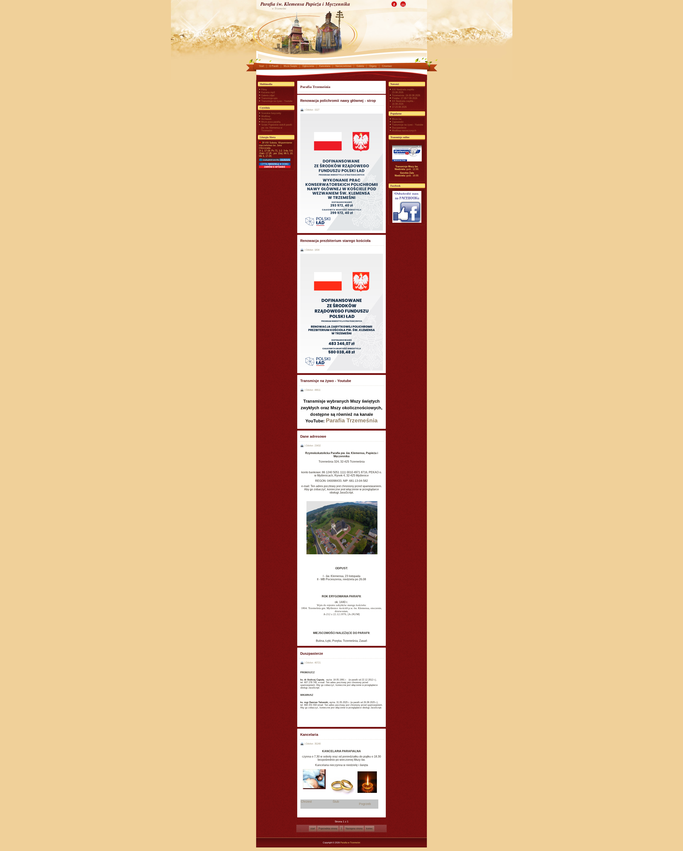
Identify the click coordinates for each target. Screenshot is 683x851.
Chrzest (308, 801)
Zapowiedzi (398, 122)
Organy (373, 66)
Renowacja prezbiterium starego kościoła (335, 241)
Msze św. (397, 119)
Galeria (360, 66)
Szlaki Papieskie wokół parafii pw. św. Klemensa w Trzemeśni (276, 127)
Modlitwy (265, 116)
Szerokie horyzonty (271, 113)
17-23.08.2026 (399, 107)
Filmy (264, 89)
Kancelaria (324, 66)
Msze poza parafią (270, 122)
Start (261, 66)
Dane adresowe (313, 436)
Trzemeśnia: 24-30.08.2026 (406, 95)
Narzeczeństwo (343, 66)
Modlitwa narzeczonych (404, 130)
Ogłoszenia (308, 66)
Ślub (337, 801)
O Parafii (273, 66)
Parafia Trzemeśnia (352, 420)
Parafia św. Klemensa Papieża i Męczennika (305, 3)
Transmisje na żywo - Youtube (276, 101)
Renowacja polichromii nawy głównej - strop (338, 101)
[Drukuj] (302, 109)
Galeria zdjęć (268, 95)
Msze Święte (290, 66)
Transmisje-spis (269, 98)
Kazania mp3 (268, 92)
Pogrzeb (366, 804)
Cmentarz (387, 66)
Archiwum (266, 119)
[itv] (406, 153)
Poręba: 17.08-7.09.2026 (404, 98)
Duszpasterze (311, 653)
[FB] (407, 207)
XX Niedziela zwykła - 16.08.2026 (403, 102)
